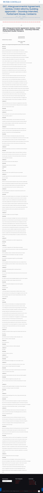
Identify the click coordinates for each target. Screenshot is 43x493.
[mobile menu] (39, 2)
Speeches (17, 483)
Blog (20, 16)
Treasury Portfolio (32, 483)
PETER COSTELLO (12, 2)
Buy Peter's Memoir (32, 481)
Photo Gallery (31, 480)
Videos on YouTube (32, 484)
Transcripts (24, 16)
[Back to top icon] (39, 491)
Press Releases (17, 480)
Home (17, 16)
